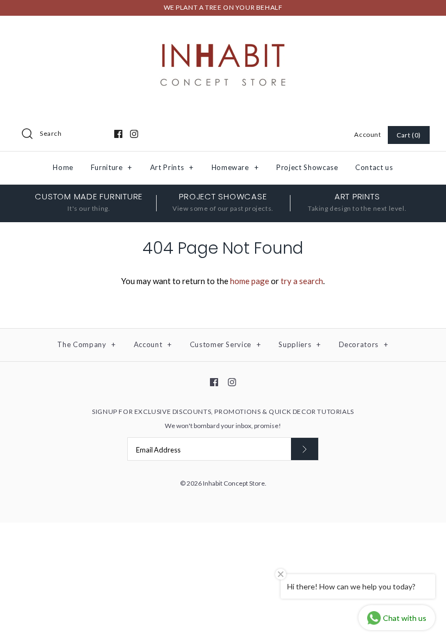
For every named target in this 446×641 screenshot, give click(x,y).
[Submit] (304, 449)
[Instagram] (134, 134)
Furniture (111, 167)
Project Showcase (307, 167)
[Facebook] (118, 134)
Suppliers (299, 344)
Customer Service (225, 344)
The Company (86, 344)
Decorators (363, 344)
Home (63, 167)
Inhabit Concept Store (234, 483)
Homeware (235, 167)
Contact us (374, 167)
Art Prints (172, 167)
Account (367, 134)
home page (249, 281)
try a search (302, 281)
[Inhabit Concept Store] (223, 33)
